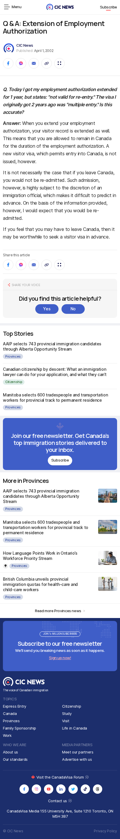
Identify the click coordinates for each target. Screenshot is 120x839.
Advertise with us (77, 759)
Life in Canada (74, 728)
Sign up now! (60, 657)
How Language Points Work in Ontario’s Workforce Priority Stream (40, 556)
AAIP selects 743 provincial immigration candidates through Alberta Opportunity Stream (52, 346)
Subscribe (108, 7)
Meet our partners (77, 752)
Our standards (15, 759)
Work (7, 735)
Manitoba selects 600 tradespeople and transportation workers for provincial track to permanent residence (55, 397)
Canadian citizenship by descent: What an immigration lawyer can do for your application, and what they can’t (55, 372)
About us (10, 752)
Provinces (13, 356)
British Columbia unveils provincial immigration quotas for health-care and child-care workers (40, 584)
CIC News (24, 45)
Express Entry (14, 706)
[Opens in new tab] (24, 789)
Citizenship (13, 382)
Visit (65, 720)
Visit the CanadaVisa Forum (60, 777)
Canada (10, 713)
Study (67, 713)
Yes (46, 308)
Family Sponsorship (19, 728)
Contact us (58, 800)
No (73, 308)
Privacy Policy (105, 831)
